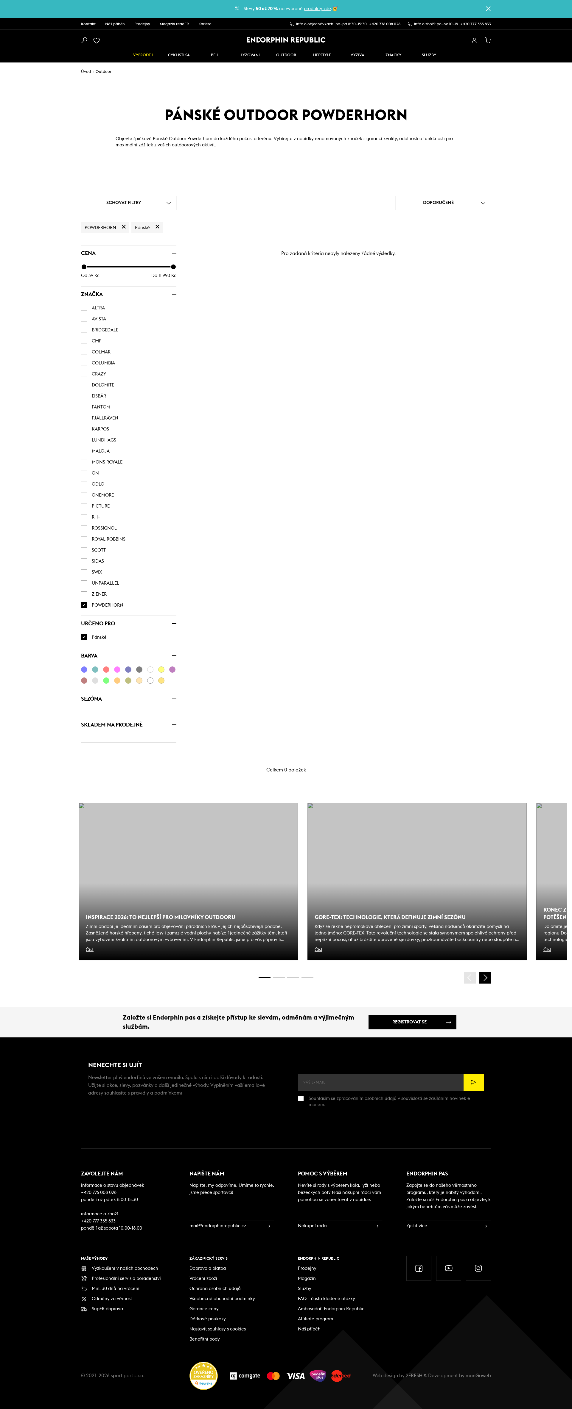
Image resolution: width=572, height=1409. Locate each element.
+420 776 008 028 (384, 24)
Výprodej (143, 55)
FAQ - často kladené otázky (326, 1299)
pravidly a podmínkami (156, 1093)
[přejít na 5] (293, 977)
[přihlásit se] (474, 40)
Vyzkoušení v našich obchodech (125, 1268)
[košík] (488, 40)
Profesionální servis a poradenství (126, 1278)
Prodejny (142, 24)
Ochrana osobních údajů (215, 1288)
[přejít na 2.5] (279, 977)
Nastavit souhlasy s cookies (217, 1329)
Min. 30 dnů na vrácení (115, 1288)
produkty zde (317, 9)
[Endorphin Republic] (286, 40)
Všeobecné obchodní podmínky (222, 1299)
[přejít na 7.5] (307, 977)
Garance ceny (204, 1309)
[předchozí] (470, 978)
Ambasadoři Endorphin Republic (331, 1309)
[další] (485, 978)
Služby (304, 1288)
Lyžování (250, 55)
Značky (393, 55)
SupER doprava (107, 1309)
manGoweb (478, 1375)
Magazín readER (174, 24)
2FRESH (414, 1375)
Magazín (307, 1278)
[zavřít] (488, 8)
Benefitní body (204, 1339)
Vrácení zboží (203, 1278)
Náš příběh (115, 24)
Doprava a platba (207, 1268)
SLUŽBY (429, 55)
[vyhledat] (84, 40)
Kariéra (205, 24)
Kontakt (88, 24)
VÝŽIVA (357, 55)
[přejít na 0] (265, 977)
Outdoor (286, 55)
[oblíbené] (97, 40)
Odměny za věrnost (112, 1299)
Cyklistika (179, 55)
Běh (214, 55)
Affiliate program (315, 1319)
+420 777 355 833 (475, 24)
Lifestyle (322, 55)
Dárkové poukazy (207, 1319)
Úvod (86, 72)
